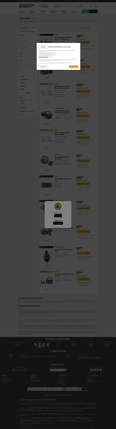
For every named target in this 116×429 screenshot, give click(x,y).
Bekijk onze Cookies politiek (43, 57)
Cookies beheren (43, 66)
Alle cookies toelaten (74, 66)
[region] (58, 56)
